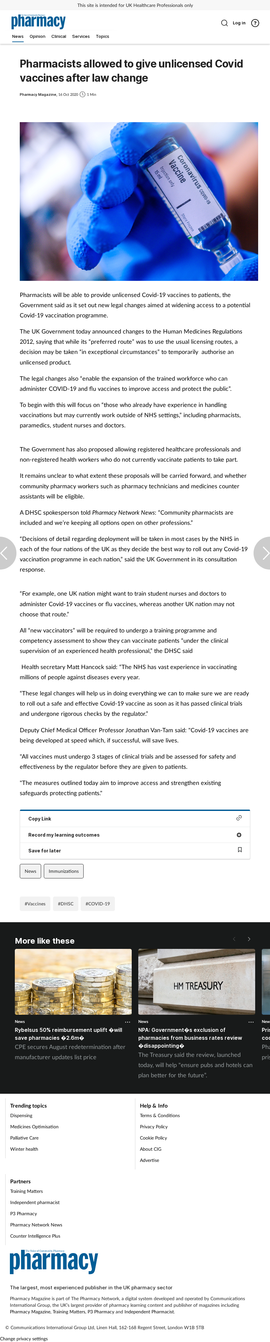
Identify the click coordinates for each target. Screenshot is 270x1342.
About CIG (150, 1149)
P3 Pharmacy (23, 1213)
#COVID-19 (98, 903)
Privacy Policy (154, 1126)
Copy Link (39, 818)
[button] (248, 939)
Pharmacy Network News (36, 1224)
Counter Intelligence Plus (35, 1236)
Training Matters (26, 1191)
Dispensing (21, 1115)
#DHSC (65, 903)
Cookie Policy (153, 1138)
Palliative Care (24, 1138)
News (30, 871)
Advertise (149, 1160)
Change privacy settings (24, 1338)
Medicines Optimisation (34, 1126)
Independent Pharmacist (149, 1311)
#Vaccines (35, 903)
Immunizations (64, 871)
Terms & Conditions (160, 1115)
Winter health (24, 1149)
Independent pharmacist (35, 1202)
